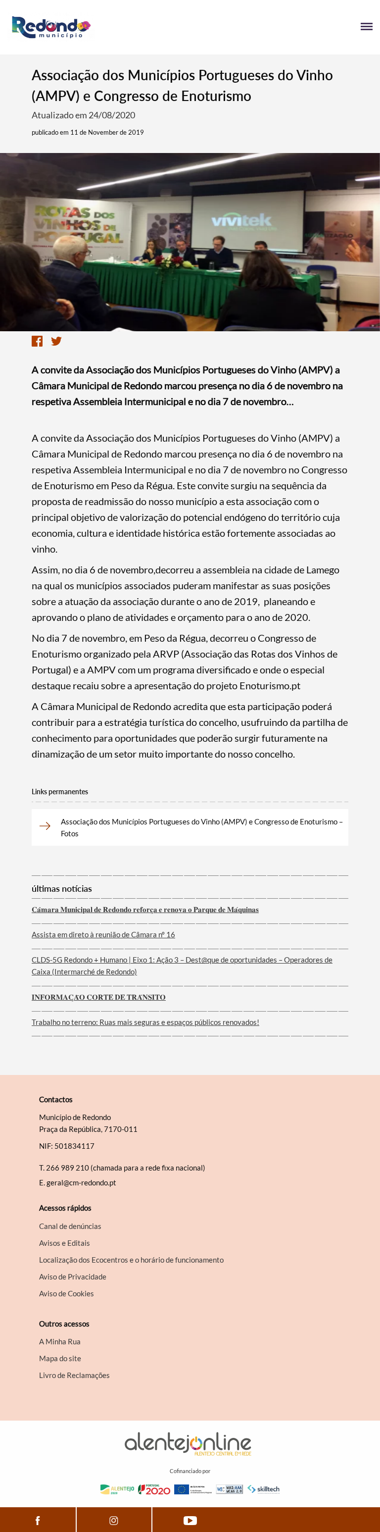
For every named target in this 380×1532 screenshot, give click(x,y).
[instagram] (114, 1519)
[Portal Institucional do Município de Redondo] (98, 27)
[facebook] (37, 1519)
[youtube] (190, 1519)
